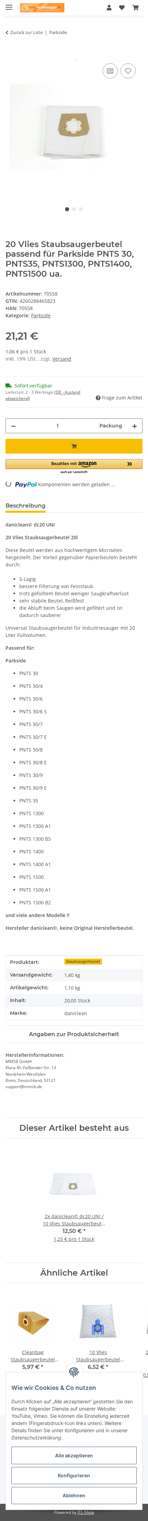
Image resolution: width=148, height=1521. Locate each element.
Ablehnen (74, 1495)
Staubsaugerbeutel (83, 961)
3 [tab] (81, 209)
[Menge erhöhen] (134, 426)
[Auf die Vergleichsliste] (110, 70)
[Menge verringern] (13, 426)
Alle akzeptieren (74, 1455)
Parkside (41, 315)
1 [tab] (67, 209)
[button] (109, 7)
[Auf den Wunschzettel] (128, 70)
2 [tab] (74, 209)
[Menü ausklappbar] (9, 4)
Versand (61, 358)
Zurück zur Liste (26, 32)
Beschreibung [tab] (25, 505)
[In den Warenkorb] (11, 54)
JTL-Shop (85, 1512)
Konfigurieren (74, 1475)
